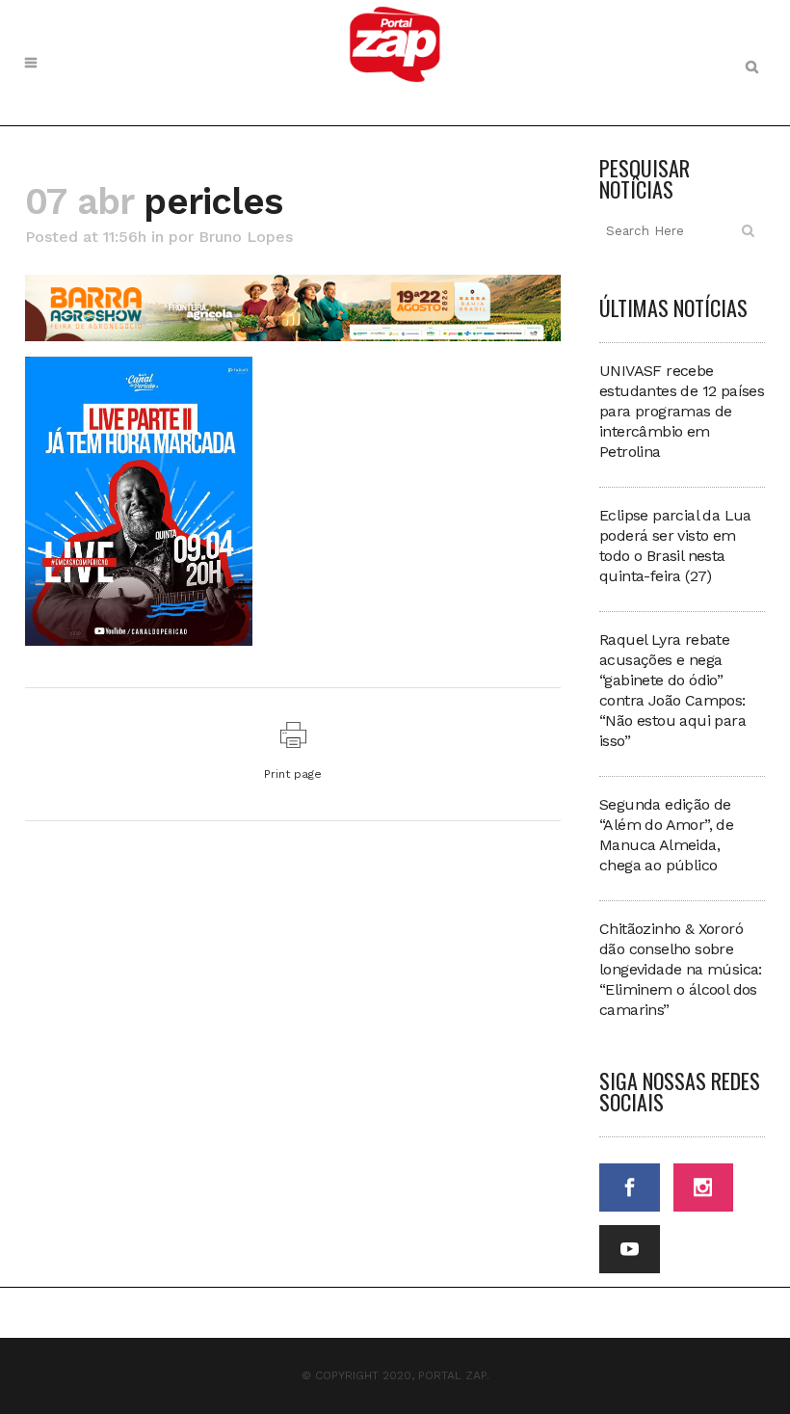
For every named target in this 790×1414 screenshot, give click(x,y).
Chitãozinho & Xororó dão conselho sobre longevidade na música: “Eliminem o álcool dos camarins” (680, 969)
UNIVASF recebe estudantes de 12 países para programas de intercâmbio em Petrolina (681, 411)
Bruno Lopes (245, 236)
